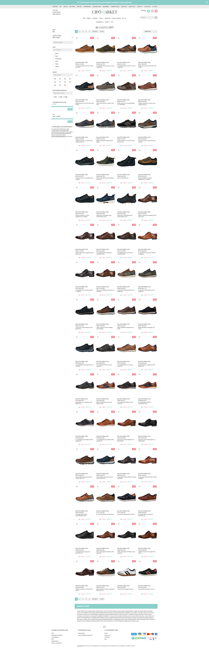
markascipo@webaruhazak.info (58, 136)
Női (84, 18)
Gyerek (95, 18)
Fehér (56, 64)
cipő (60, 6)
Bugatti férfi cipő (82, 62)
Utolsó (102, 31)
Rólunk (106, 633)
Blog (124, 18)
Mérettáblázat (57, 14)
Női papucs (124, 6)
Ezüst (56, 61)
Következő (94, 31)
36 (55, 79)
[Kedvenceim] (156, 11)
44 (55, 85)
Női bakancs (106, 6)
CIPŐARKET (104, 11)
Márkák (108, 18)
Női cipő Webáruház (103, 645)
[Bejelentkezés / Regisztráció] (152, 11)
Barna (56, 53)
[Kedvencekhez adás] (77, 38)
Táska (101, 18)
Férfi (89, 18)
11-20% (60, 97)
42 (65, 82)
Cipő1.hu (133, 645)
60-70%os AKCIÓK (157, 6)
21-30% (65, 97)
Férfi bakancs (87, 6)
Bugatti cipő (132, 6)
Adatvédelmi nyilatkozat (57, 635)
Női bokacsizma (97, 6)
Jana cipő (139, 6)
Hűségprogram (54, 641)
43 (70, 82)
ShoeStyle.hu (128, 645)
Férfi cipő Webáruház (94, 645)
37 (60, 79)
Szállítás (55, 10)
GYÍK (52, 633)
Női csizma (72, 6)
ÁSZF (52, 639)
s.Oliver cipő (147, 6)
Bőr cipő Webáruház (121, 645)
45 (60, 85)
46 (65, 85)
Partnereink (107, 637)
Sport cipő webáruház (112, 645)
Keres (70, 109)
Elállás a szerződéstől (56, 643)
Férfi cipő (79, 6)
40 (55, 82)
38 (65, 79)
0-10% (55, 97)
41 (60, 82)
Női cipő (66, 6)
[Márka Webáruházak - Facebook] (104, 627)
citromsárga (58, 59)
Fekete (57, 66)
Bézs (56, 56)
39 (70, 79)
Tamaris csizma (115, 6)
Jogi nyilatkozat (55, 637)
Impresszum (107, 635)
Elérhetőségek (56, 12)
